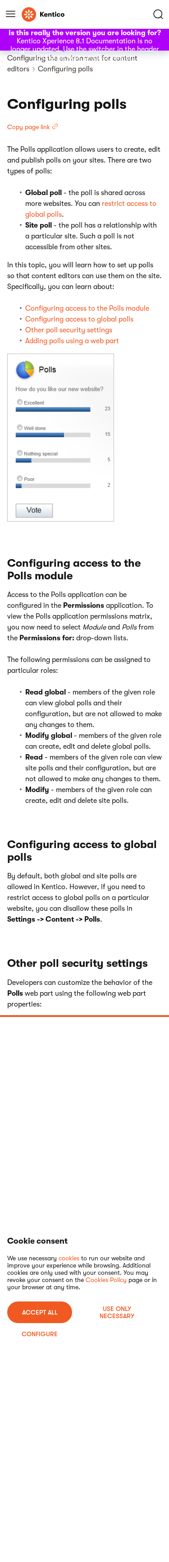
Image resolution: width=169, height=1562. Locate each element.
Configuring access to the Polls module (87, 308)
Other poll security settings (68, 330)
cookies (69, 1258)
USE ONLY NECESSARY (117, 1312)
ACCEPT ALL (40, 1312)
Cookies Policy (106, 1279)
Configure (40, 1334)
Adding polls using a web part (72, 341)
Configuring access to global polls (79, 319)
